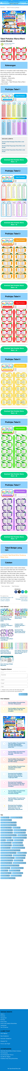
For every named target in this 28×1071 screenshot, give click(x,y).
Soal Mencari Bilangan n (17, 868)
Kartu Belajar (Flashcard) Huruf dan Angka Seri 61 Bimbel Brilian (21, 652)
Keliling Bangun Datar (16, 817)
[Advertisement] (14, 944)
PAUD (3, 840)
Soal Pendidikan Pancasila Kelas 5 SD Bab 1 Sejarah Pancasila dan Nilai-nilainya (16, 760)
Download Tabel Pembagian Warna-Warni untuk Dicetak (21, 598)
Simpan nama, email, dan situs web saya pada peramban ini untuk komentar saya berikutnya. (12, 690)
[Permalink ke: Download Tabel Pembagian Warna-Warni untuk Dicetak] (7, 632)
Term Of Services (4, 1027)
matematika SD (22, 835)
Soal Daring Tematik (6, 863)
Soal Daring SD (18, 860)
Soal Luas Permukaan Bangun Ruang (10, 865)
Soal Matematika (5, 868)
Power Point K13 (5, 847)
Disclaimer (3, 1016)
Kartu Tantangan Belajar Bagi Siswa (7, 664)
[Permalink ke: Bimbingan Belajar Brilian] (2, 44)
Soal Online (4, 870)
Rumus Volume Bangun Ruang (8, 852)
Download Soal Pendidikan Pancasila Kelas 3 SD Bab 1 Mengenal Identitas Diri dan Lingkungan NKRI (15, 775)
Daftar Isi (2, 1014)
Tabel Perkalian (15, 586)
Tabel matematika (5, 586)
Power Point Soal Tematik (18, 847)
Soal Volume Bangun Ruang (8, 878)
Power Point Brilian (18, 845)
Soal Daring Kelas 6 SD (6, 860)
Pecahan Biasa (18, 840)
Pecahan (10, 840)
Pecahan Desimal (17, 842)
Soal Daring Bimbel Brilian (7, 858)
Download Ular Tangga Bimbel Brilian (20, 617)
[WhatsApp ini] (25, 591)
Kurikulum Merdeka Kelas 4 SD (8, 825)
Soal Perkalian (5, 875)
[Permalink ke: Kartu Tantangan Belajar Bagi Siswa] (7, 659)
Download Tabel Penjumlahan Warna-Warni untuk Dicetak (6, 652)
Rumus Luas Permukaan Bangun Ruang (10, 850)
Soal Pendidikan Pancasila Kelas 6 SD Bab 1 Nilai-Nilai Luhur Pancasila (16, 753)
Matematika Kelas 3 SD (20, 830)
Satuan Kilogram (22, 852)
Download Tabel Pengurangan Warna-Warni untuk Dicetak (20, 631)
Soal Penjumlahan (18, 873)
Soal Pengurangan (6, 873)
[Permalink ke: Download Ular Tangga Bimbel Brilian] (21, 612)
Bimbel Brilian (14, 2)
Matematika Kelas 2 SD (6, 830)
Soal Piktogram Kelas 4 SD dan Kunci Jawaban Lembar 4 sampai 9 (7, 598)
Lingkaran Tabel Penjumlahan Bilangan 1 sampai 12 (7, 625)
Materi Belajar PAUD (6, 837)
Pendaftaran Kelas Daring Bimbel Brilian (9, 1058)
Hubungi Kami (4, 1017)
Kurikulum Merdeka (6, 820)
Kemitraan (3, 1019)
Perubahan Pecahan (6, 845)
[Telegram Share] (22, 591)
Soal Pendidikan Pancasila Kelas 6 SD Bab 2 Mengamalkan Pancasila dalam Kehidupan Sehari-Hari (16, 745)
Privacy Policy (4, 1021)
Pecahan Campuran (6, 842)
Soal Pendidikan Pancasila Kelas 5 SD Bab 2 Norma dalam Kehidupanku (16, 768)
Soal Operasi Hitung (14, 870)
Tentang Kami (3, 1025)
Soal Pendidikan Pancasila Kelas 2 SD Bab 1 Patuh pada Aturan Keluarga (16, 799)
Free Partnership (4, 1053)
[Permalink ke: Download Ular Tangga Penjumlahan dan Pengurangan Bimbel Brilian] (7, 612)
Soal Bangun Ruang (6, 855)
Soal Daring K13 (20, 858)
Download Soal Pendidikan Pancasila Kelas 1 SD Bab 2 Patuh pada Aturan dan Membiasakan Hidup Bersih (15, 807)
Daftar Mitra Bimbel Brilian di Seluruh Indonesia (11, 1051)
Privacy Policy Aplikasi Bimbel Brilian (9, 1023)
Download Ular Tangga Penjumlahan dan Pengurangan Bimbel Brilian (6, 619)
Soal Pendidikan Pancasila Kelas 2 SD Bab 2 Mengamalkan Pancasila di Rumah (16, 792)
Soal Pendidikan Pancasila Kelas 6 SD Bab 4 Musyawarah (16, 703)
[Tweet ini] (19, 591)
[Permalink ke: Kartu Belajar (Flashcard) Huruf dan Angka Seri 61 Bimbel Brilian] (21, 646)
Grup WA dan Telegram (6, 1056)
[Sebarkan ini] (15, 591)
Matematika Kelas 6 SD (19, 832)
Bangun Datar (5, 817)
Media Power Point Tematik (19, 837)
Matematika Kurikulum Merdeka (8, 835)
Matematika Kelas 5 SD (6, 832)
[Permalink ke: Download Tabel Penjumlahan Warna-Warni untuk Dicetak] (7, 646)
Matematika (16, 827)
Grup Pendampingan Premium (7, 1054)
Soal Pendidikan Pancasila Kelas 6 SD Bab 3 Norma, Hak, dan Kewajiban (16, 710)
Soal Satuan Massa (16, 875)
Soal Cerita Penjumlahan (19, 855)
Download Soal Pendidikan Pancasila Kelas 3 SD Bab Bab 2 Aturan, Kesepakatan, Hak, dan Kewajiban (16, 784)
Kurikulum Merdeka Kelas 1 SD (8, 822)
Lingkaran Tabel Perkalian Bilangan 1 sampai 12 (20, 625)
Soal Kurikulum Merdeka (19, 863)
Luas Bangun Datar (6, 827)
